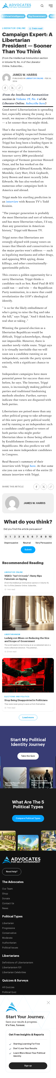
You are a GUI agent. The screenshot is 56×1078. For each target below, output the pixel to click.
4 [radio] (23, 537)
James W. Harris (24, 75)
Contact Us (8, 903)
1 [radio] (10, 537)
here (33, 466)
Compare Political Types (28, 818)
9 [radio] (46, 537)
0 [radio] (6, 537)
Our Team (7, 889)
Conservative (9, 933)
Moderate (7, 938)
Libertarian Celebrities (14, 972)
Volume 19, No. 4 (27, 99)
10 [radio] (50, 537)
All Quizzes (8, 987)
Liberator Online (14, 28)
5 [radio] (28, 537)
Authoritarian (9, 943)
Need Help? (11, 872)
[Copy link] (20, 88)
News (5, 908)
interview (12, 202)
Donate (6, 898)
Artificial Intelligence (13, 16)
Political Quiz (9, 992)
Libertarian (8, 923)
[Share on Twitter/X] (12, 88)
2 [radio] (15, 537)
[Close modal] (48, 1003)
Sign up (28, 1066)
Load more (28, 717)
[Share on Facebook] (5, 88)
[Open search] (42, 6)
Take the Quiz (28, 756)
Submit (28, 550)
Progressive (8, 928)
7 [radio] (37, 537)
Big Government (37, 16)
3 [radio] (19, 537)
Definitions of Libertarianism (17, 963)
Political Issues (10, 948)
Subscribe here (35, 103)
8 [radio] (41, 537)
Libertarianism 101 (11, 967)
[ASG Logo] (28, 860)
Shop (5, 894)
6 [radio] (32, 537)
